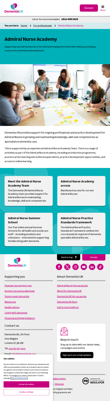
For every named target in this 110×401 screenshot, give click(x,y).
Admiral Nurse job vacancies (72, 285)
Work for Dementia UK (69, 290)
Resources (10, 301)
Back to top (67, 257)
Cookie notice (58, 378)
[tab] (12, 26)
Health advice (12, 307)
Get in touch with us (68, 307)
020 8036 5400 (17, 348)
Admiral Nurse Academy (70, 25)
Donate (88, 8)
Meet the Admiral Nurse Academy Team (24, 183)
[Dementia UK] (14, 8)
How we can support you (18, 285)
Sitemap (59, 384)
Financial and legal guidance (20, 318)
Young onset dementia (17, 296)
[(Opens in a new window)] (59, 267)
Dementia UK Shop (67, 301)
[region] (26, 377)
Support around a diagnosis (20, 290)
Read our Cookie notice (19, 378)
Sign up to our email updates (77, 355)
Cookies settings (26, 392)
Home (24, 25)
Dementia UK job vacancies (72, 296)
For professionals (42, 25)
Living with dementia (16, 312)
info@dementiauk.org (24, 353)
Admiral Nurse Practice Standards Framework (77, 220)
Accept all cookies (26, 384)
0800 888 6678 (69, 19)
